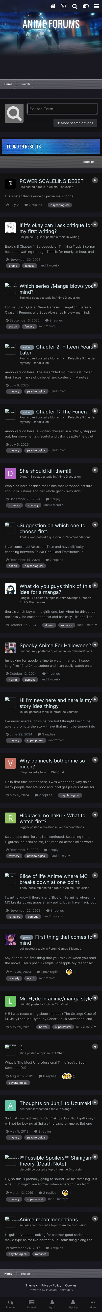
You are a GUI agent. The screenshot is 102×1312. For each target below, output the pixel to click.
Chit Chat (57, 772)
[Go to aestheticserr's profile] (10, 1105)
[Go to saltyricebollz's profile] (10, 1222)
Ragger (24, 827)
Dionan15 (26, 476)
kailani (24, 712)
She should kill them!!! (46, 471)
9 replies (56, 320)
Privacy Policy (51, 1285)
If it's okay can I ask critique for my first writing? (56, 228)
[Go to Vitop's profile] (10, 763)
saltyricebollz (29, 1225)
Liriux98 (25, 1004)
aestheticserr (29, 1109)
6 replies (49, 1076)
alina (23, 1053)
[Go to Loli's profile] (10, 939)
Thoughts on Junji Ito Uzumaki (55, 1103)
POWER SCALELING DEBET (52, 181)
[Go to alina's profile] (10, 1050)
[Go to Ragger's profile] (10, 818)
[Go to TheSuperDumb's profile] (10, 878)
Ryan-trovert (28, 358)
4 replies (53, 673)
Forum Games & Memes (65, 948)
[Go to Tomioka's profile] (10, 288)
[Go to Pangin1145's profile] (10, 588)
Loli (22, 948)
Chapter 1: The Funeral (63, 412)
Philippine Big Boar (32, 237)
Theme (31, 1285)
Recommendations (77, 537)
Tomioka (25, 297)
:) (21, 1047)
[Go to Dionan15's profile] (10, 473)
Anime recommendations (49, 1220)
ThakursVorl (28, 537)
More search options (76, 123)
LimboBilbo (27, 1169)
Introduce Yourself (65, 712)
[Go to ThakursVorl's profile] (10, 528)
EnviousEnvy (28, 651)
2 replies (35, 205)
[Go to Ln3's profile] (10, 183)
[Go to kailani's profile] (10, 702)
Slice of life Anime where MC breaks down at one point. (54, 879)
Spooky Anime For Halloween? (55, 645)
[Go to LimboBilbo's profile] (10, 1160)
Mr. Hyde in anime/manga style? (57, 999)
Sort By (89, 161)
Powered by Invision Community (51, 1290)
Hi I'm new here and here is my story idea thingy (56, 703)
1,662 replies (50, 972)
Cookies (70, 1285)
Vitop (23, 772)
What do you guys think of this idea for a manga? (55, 589)
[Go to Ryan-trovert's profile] (10, 349)
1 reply (54, 499)
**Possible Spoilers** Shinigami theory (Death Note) (57, 1161)
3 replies (48, 734)
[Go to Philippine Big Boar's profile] (10, 227)
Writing (74, 237)
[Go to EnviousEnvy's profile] (10, 647)
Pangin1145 (27, 598)
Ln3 (22, 187)
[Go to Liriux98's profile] (10, 1001)
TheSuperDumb (30, 888)
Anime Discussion (61, 187)
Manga (66, 1109)
